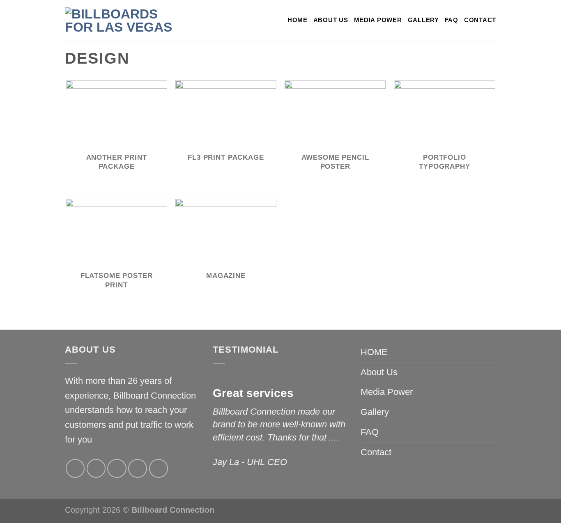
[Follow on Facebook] (75, 468)
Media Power (378, 20)
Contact (480, 20)
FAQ (451, 20)
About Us (330, 20)
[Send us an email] (137, 468)
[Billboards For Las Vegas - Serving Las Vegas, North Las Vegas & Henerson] (126, 20)
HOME (297, 20)
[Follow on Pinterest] (158, 468)
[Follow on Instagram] (96, 468)
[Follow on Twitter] (116, 468)
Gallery (423, 20)
